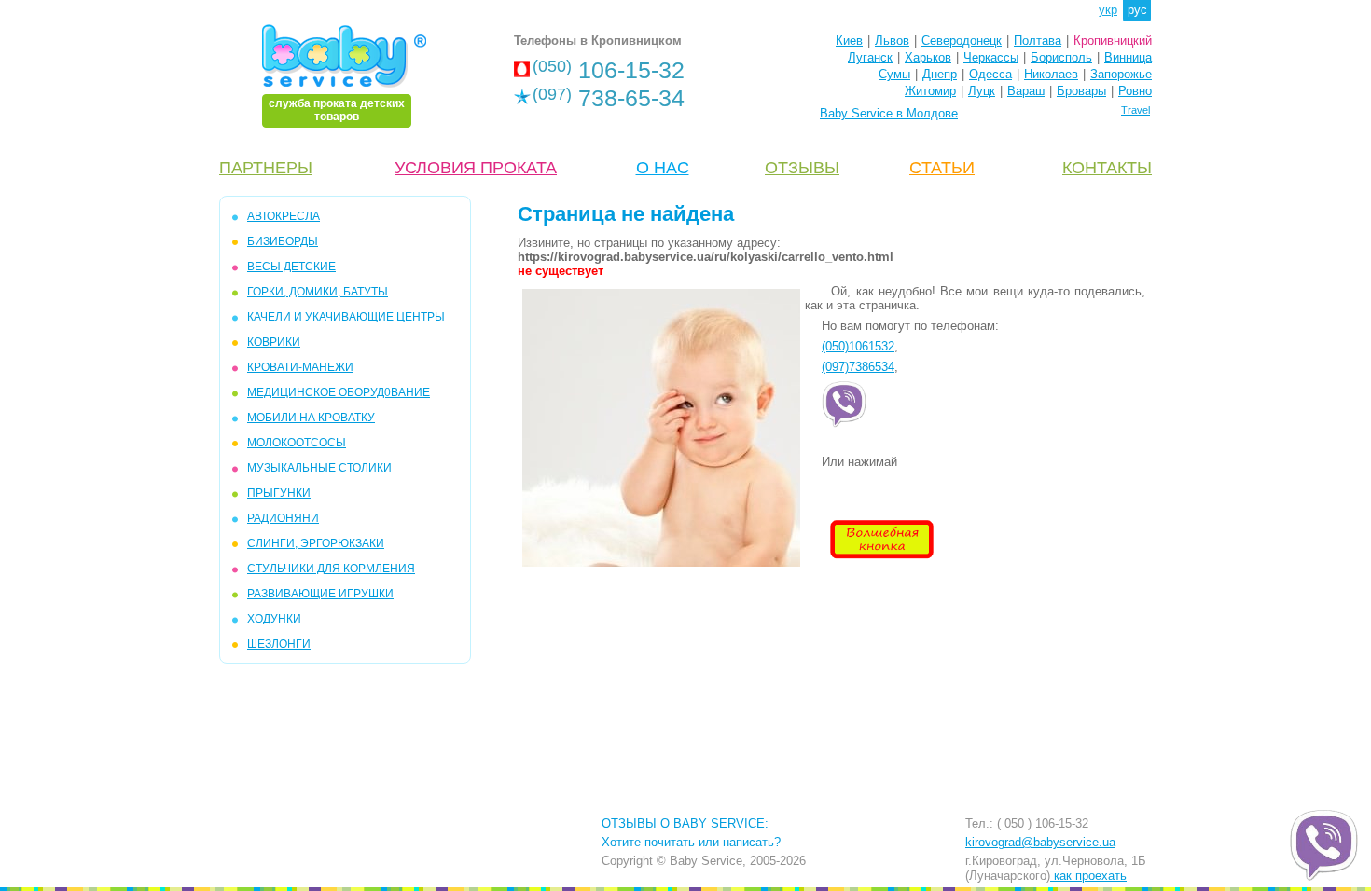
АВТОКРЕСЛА (283, 216)
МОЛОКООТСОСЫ (296, 442)
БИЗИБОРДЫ (282, 241)
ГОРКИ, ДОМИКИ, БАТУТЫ (317, 291)
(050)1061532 (858, 346)
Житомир (930, 91)
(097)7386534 (858, 367)
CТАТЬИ (942, 167)
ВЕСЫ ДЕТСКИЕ (291, 266)
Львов (892, 41)
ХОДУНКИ (274, 618)
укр (1108, 10)
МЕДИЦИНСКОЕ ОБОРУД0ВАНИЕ (338, 392)
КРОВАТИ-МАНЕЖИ (300, 367)
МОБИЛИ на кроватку (311, 417)
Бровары (1081, 91)
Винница (1128, 57)
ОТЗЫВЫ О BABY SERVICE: (685, 823)
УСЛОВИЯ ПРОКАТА (476, 167)
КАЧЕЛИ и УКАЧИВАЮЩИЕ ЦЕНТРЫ (346, 316)
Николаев (1051, 74)
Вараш (1026, 91)
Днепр (939, 74)
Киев (849, 41)
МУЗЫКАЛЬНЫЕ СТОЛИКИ (319, 467)
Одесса (990, 74)
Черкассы (990, 57)
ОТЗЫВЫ (802, 167)
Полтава (1037, 41)
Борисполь (1061, 57)
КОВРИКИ (273, 342)
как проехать (1088, 876)
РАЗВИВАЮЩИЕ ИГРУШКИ (320, 593)
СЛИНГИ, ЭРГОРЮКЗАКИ (315, 543)
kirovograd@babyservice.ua (1040, 842)
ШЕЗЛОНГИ (279, 644)
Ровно (1135, 91)
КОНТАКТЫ (1107, 167)
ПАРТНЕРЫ (265, 167)
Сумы (894, 74)
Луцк (981, 91)
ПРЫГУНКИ (279, 493)
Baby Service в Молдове (889, 113)
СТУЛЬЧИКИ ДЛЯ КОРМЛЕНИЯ (331, 568)
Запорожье (1121, 74)
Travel (1135, 110)
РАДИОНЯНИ (283, 518)
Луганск (870, 57)
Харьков (928, 57)
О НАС (662, 167)
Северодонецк (961, 41)
